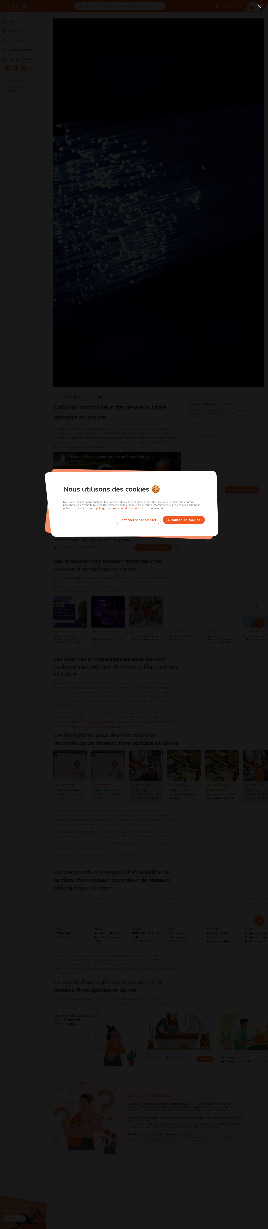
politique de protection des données (119, 508)
